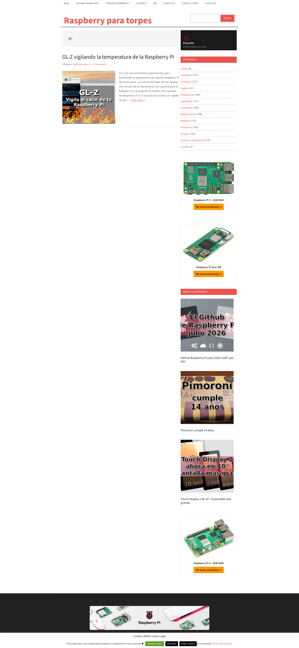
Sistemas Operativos (193, 140)
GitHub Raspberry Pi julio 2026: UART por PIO (207, 360)
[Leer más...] (138, 100)
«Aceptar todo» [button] (154, 643)
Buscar (227, 18)
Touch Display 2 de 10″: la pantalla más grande (206, 501)
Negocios (186, 120)
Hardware (186, 101)
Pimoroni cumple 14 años (197, 430)
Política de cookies (222, 643)
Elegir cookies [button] (188, 643)
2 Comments (99, 64)
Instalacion (187, 107)
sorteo (184, 146)
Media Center (189, 114)
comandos (187, 75)
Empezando (188, 94)
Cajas (184, 68)
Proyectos (187, 127)
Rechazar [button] (171, 643)
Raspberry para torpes (108, 20)
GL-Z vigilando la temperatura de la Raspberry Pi (118, 57)
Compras (186, 81)
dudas (184, 88)
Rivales (185, 133)
